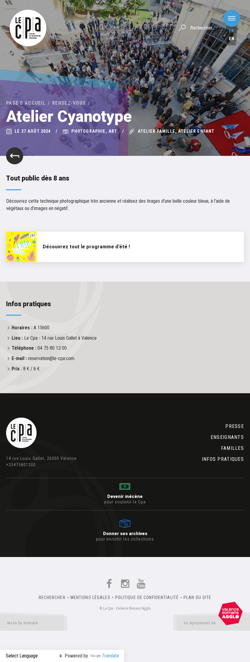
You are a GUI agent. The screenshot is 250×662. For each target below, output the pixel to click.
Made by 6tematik (22, 623)
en (231, 38)
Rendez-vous (69, 103)
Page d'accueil (25, 103)
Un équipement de (200, 623)
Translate (110, 656)
